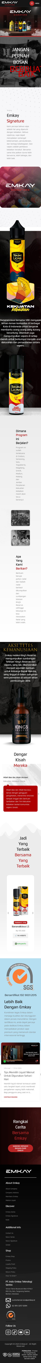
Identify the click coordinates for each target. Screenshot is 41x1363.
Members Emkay (12, 1196)
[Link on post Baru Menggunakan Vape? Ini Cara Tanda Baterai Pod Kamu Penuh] (20, 1053)
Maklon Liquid (11, 1200)
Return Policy (10, 1272)
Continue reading (10, 1100)
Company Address (12, 1193)
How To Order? (11, 1276)
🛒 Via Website (20, 938)
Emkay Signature (12, 1216)
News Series (10, 1237)
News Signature (11, 1241)
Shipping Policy (11, 1268)
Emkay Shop (10, 1256)
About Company (11, 1189)
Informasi (7, 1068)
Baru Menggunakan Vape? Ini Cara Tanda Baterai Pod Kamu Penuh (19, 1076)
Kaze (7, 1220)
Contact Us (9, 1233)
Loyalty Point (10, 1264)
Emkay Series (10, 1212)
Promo (8, 1260)
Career (8, 1245)
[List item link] (20, 1305)
